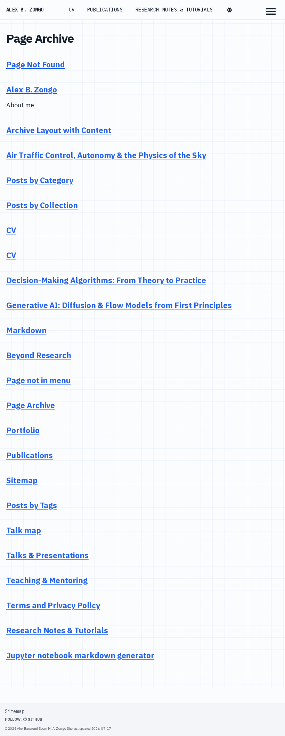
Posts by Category (39, 180)
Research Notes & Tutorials (174, 10)
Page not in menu (38, 380)
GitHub (34, 719)
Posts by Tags (31, 505)
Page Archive (30, 405)
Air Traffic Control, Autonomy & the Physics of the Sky (106, 155)
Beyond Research (38, 355)
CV (72, 10)
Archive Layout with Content (58, 130)
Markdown (26, 330)
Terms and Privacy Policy (53, 605)
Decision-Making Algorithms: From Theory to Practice (106, 280)
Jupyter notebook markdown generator (80, 655)
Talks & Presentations (47, 555)
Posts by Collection (42, 205)
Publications (105, 10)
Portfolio (23, 430)
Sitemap (22, 480)
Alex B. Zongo (25, 10)
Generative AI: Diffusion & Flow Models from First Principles (119, 305)
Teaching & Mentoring (47, 580)
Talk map (23, 530)
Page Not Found (35, 64)
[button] (229, 10)
